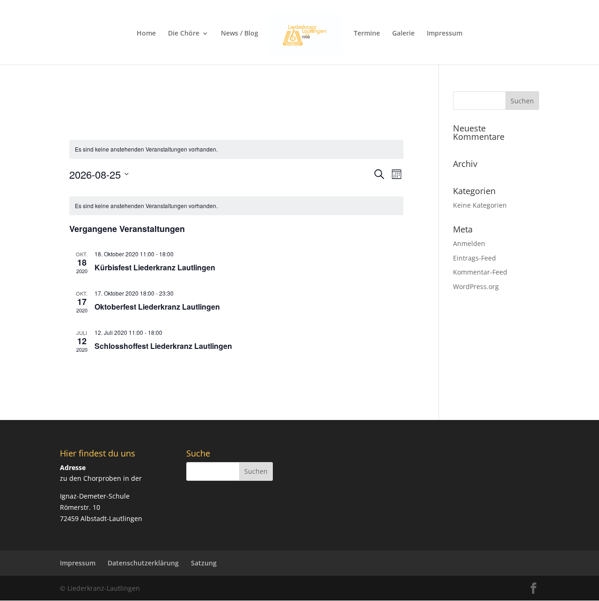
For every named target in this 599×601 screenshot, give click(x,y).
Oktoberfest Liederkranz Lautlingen (157, 306)
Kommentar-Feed (480, 272)
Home (146, 33)
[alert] (236, 149)
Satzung (204, 562)
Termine (367, 33)
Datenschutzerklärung (143, 562)
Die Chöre (183, 33)
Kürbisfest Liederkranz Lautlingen (155, 267)
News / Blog (239, 33)
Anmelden (469, 243)
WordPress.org (476, 286)
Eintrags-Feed (474, 257)
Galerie (403, 33)
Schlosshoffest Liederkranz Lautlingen (163, 345)
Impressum (444, 33)
